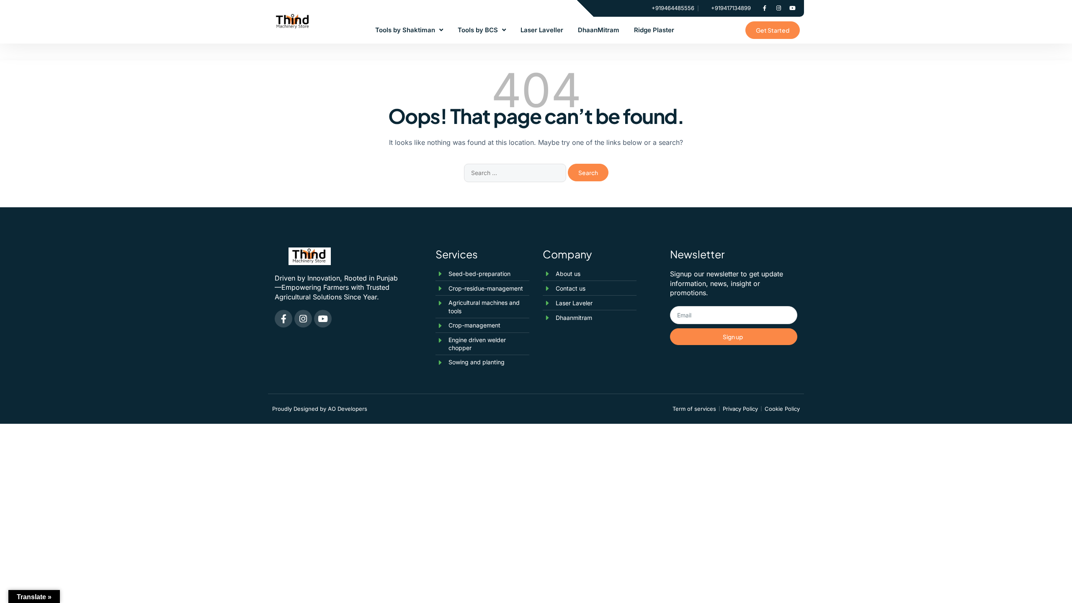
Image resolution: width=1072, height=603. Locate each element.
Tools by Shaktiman (405, 30)
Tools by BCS (478, 30)
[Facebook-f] (764, 8)
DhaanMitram (598, 30)
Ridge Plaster (654, 30)
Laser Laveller (542, 30)
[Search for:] (516, 173)
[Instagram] (778, 8)
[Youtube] (792, 8)
